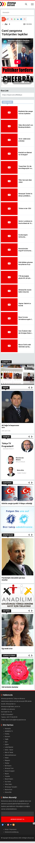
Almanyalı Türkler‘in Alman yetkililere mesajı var (25, 195)
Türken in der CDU (24, 208)
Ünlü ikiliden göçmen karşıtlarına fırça (25, 263)
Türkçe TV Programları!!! (7, 444)
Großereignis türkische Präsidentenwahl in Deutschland (25, 236)
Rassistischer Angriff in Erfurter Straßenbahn (24, 250)
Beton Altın (20, 470)
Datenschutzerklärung (11, 832)
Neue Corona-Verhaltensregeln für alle (25, 318)
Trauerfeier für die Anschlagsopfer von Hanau (25, 167)
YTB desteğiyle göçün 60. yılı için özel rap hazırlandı (24, 277)
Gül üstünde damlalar (10, 687)
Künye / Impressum (11, 829)
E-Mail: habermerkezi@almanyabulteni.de (13, 720)
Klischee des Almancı (20, 458)
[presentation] (29, 387)
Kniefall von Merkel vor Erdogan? (25, 154)
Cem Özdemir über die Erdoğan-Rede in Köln (25, 332)
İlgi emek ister (7, 649)
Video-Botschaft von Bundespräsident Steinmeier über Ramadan (25, 126)
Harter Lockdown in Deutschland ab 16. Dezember (25, 222)
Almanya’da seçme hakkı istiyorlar (24, 291)
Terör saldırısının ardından (24, 140)
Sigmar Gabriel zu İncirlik (24, 304)
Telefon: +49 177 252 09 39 (9, 717)
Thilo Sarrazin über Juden (25, 181)
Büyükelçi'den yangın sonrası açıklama (25, 112)
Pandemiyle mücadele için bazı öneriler (13, 579)
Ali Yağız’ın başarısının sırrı (10, 426)
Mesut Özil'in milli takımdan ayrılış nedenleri (24, 346)
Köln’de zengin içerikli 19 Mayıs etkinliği (17, 503)
